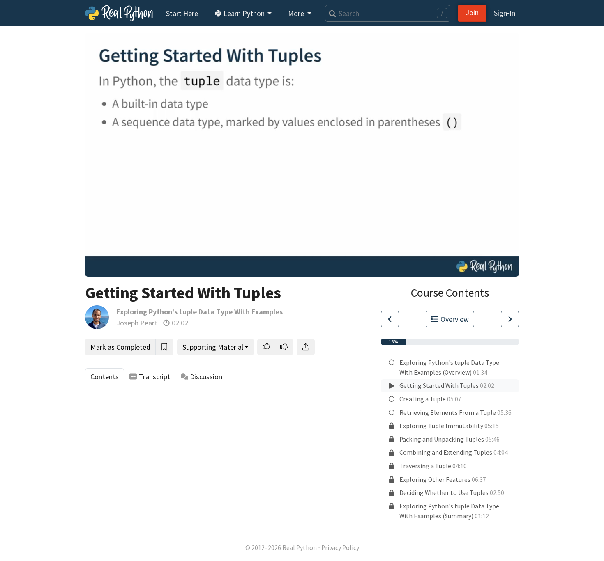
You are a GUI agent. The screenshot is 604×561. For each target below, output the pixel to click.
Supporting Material (212, 347)
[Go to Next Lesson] (510, 319)
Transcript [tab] (154, 376)
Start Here (182, 13)
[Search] (330, 13)
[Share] (306, 347)
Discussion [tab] (206, 376)
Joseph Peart (136, 322)
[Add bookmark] (164, 347)
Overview (454, 319)
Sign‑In (504, 13)
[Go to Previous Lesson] (390, 319)
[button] (266, 347)
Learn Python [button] (244, 13)
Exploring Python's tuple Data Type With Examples (199, 311)
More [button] (297, 13)
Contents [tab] (104, 376)
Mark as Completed (120, 347)
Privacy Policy (340, 548)
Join (472, 12)
